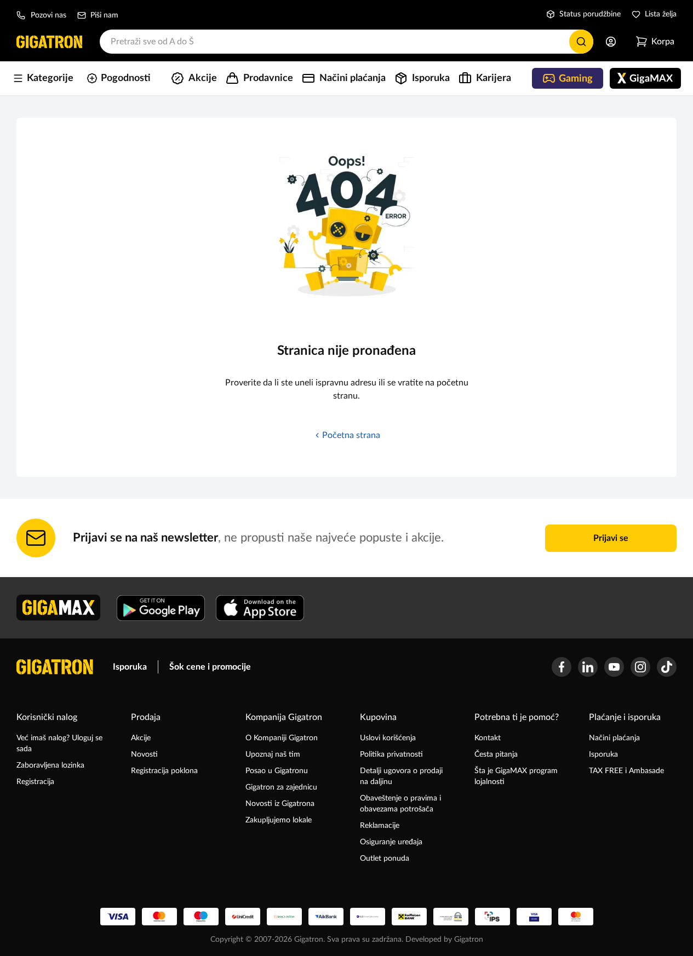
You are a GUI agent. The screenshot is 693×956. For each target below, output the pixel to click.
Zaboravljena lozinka (50, 765)
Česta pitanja (496, 754)
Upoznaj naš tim (272, 754)
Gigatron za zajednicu (281, 787)
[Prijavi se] (611, 41)
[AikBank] (325, 916)
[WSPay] (450, 916)
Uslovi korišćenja (388, 738)
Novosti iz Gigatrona (279, 804)
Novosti (144, 754)
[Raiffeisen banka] (409, 916)
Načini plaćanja (614, 738)
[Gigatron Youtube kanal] (614, 667)
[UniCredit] (242, 916)
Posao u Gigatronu (276, 771)
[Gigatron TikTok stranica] (667, 667)
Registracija (35, 782)
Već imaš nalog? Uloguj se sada (59, 743)
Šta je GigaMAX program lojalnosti (516, 776)
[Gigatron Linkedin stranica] (588, 667)
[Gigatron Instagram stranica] (640, 667)
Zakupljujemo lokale (278, 820)
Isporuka (130, 667)
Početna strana (351, 435)
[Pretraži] (581, 42)
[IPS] (492, 916)
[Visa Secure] (534, 916)
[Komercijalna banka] (367, 916)
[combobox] (346, 42)
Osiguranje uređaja (391, 842)
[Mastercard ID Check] (575, 916)
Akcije (141, 738)
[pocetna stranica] (54, 667)
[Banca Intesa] (284, 916)
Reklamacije (379, 826)
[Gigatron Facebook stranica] (561, 667)
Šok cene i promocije (210, 667)
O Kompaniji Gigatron (281, 738)
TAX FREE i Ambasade (626, 771)
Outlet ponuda (384, 858)
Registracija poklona (164, 771)
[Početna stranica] (49, 41)
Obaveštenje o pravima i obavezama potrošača (400, 803)
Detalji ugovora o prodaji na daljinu (401, 776)
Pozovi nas (48, 15)
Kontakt (487, 738)
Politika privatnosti (391, 754)
